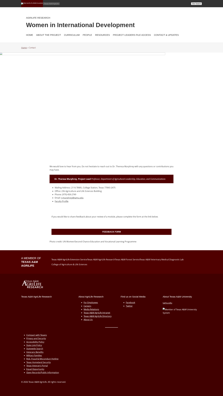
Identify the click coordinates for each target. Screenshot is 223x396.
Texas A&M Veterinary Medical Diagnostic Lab (162, 259)
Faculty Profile (61, 201)
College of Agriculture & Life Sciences (69, 264)
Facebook (130, 302)
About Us (88, 319)
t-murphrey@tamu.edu (72, 197)
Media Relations (91, 309)
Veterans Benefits (34, 352)
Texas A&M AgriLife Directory (98, 316)
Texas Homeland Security (38, 362)
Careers (87, 306)
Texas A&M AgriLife (51, 4)
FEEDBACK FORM (111, 232)
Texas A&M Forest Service (127, 259)
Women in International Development (80, 25)
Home (24, 47)
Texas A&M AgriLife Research (101, 259)
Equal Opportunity (35, 369)
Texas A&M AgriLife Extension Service (69, 259)
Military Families (34, 355)
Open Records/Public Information (42, 372)
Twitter (129, 306)
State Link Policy (34, 345)
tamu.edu (167, 302)
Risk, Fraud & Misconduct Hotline (42, 358)
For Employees (91, 302)
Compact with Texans (36, 335)
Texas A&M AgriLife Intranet (97, 312)
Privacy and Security (36, 338)
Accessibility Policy (35, 341)
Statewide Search (34, 348)
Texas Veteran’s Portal (37, 365)
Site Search (196, 4)
